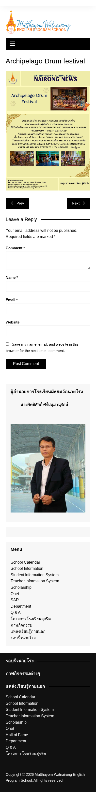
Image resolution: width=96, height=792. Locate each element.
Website (12, 322)
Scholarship (21, 587)
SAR (15, 600)
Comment (15, 248)
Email (12, 300)
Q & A (16, 612)
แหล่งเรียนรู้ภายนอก (28, 631)
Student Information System (35, 575)
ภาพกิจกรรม (21, 625)
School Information (27, 568)
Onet (15, 594)
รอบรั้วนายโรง (23, 638)
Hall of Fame (17, 735)
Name (12, 277)
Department (21, 606)
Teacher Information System (35, 581)
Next (76, 203)
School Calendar (25, 562)
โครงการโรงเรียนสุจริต (31, 619)
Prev (20, 203)
